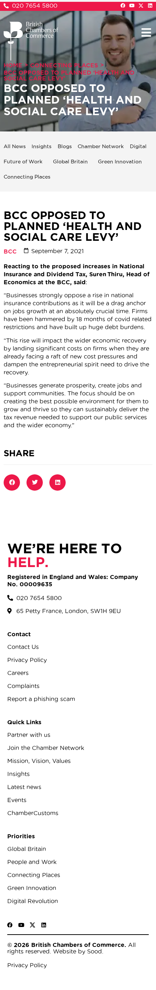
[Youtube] (132, 5)
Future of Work (23, 161)
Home (13, 65)
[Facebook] (122, 5)
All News (15, 146)
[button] (146, 32)
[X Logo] (141, 5)
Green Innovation (120, 161)
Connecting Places (64, 65)
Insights (42, 146)
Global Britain (70, 161)
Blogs (65, 146)
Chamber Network (101, 146)
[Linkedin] (150, 5)
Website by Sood (76, 951)
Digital (138, 146)
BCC (10, 251)
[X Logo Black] (32, 925)
